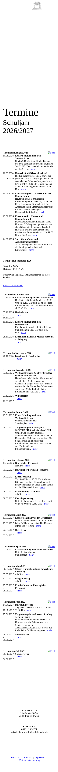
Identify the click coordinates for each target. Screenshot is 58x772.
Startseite (15, 757)
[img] (37, 5)
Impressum (40, 757)
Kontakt (27, 757)
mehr (33, 169)
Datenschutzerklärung (29, 760)
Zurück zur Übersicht (13, 285)
